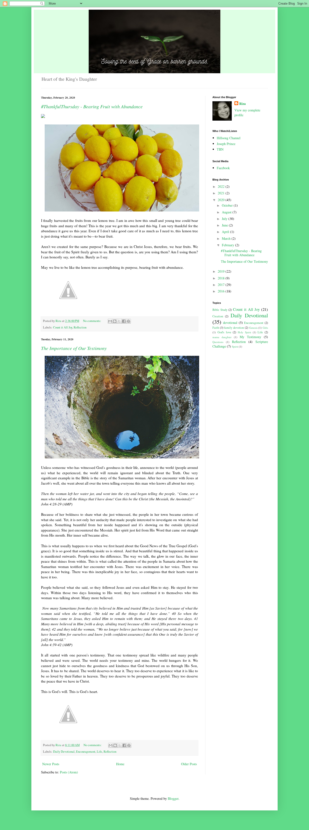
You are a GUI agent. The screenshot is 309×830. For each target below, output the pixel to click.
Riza (242, 103)
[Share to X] (119, 321)
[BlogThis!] (114, 321)
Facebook (223, 168)
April (226, 231)
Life (99, 752)
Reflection (80, 327)
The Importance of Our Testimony (74, 348)
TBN (220, 149)
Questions (217, 342)
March (227, 238)
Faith (215, 328)
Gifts (265, 327)
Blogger (173, 798)
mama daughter (222, 337)
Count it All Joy (62, 327)
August (227, 212)
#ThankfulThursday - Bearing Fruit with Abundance (92, 106)
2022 (221, 186)
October (228, 205)
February (228, 245)
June (225, 225)
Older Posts (189, 764)
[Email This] (110, 321)
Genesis (253, 327)
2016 (221, 291)
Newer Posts (50, 764)
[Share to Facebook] (123, 321)
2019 (221, 271)
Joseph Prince (226, 143)
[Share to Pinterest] (128, 321)
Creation (217, 316)
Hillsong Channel (228, 138)
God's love (224, 332)
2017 (221, 284)
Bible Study (219, 310)
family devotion (234, 328)
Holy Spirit (244, 332)
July (225, 218)
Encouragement (85, 752)
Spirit (235, 346)
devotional (230, 322)
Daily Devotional (64, 752)
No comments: (92, 321)
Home (120, 764)
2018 (221, 278)
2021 (221, 193)
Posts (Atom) (69, 772)
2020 (221, 199)
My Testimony (250, 337)
